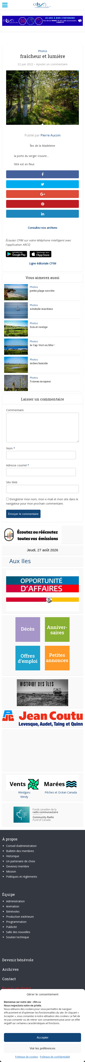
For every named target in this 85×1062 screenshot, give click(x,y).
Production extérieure (20, 916)
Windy (24, 797)
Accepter (42, 1037)
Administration (15, 901)
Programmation (16, 922)
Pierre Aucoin (50, 135)
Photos (42, 51)
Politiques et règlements (21, 876)
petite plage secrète (42, 290)
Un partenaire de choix (20, 861)
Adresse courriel (17, 465)
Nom (10, 448)
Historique (12, 856)
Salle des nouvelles (18, 932)
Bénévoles (13, 911)
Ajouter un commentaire (52, 64)
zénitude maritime (41, 309)
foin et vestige (39, 327)
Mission (11, 871)
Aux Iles (18, 561)
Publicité (11, 927)
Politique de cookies (26, 1056)
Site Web (11, 482)
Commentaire (15, 410)
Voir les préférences (42, 1048)
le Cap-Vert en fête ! (42, 345)
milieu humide (39, 363)
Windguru (24, 792)
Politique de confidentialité (55, 1056)
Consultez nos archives (42, 228)
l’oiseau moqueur (40, 381)
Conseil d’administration (21, 846)
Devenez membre (17, 866)
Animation (12, 906)
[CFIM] (42, 4)
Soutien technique (17, 937)
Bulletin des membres (20, 851)
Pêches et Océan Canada (61, 792)
